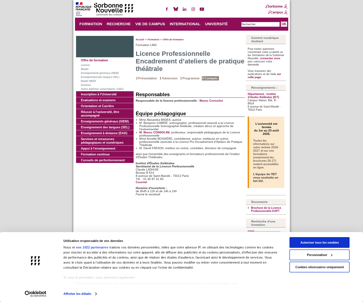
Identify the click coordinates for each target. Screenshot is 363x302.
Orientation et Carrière (97, 106)
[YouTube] (201, 10)
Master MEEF (88, 81)
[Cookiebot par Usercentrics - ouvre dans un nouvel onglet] (35, 294)
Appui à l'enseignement (98, 148)
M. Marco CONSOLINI (154, 132)
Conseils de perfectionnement (103, 160)
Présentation (147, 78)
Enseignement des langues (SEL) (100, 77)
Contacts (211, 78)
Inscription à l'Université (99, 94)
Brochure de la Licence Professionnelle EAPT (266, 209)
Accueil (140, 39)
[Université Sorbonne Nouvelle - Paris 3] (104, 9)
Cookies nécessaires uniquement (319, 267)
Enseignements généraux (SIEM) (100, 73)
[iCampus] (276, 12)
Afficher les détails (77, 293)
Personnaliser (317, 255)
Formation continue (95, 154)
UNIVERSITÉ (216, 24)
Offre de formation (94, 60)
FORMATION (90, 24)
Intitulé (251, 231)
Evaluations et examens (98, 100)
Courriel (141, 182)
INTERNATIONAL (185, 24)
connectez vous (270, 58)
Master (85, 69)
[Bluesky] (175, 10)
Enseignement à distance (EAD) (104, 133)
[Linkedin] (184, 10)
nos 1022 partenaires (92, 247)
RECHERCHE (119, 24)
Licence (85, 65)
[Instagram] (193, 10)
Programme (191, 78)
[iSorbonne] (276, 6)
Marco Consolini (211, 100)
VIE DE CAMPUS (150, 24)
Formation (153, 39)
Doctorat (86, 85)
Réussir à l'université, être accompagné (100, 113)
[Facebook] (167, 10)
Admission (170, 78)
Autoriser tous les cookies (319, 242)
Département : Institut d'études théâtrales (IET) (263, 95)
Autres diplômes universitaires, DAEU (102, 89)
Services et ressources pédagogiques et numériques (102, 140)
